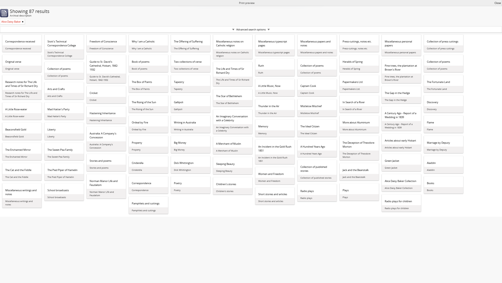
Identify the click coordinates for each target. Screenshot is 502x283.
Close (498, 3)
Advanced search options (251, 29)
